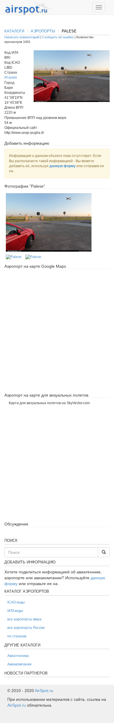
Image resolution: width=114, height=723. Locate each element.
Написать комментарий (21, 37)
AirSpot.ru (44, 690)
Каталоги (14, 31)
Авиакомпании (19, 664)
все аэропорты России (26, 628)
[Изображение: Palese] (48, 222)
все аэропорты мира (24, 619)
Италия (10, 77)
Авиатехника (18, 656)
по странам (16, 636)
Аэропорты (43, 31)
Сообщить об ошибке (58, 37)
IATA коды (15, 611)
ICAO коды (16, 602)
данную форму (62, 166)
